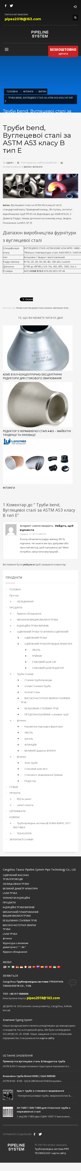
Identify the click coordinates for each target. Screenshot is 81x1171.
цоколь (28, 738)
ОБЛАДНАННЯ (25, 601)
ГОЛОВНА (15, 589)
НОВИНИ (14, 817)
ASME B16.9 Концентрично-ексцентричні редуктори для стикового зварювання (32, 376)
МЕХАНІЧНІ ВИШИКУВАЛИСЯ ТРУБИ (37, 619)
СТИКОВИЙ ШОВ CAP (44, 662)
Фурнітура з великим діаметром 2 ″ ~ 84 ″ (15, 945)
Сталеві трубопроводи (38, 680)
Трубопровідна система (32, 981)
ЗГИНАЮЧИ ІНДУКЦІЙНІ (16, 897)
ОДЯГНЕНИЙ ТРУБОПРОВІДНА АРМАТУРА (48, 643)
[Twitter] (11, 5)
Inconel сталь (32, 692)
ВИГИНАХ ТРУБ (60, 308)
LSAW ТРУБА (10, 893)
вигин (28, 167)
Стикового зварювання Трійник (43, 775)
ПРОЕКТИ (14, 793)
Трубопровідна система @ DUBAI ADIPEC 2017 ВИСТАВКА (41, 825)
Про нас (14, 595)
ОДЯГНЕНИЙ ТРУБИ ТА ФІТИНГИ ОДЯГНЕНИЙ (42, 631)
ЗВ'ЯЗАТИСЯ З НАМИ (21, 839)
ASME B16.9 (36, 271)
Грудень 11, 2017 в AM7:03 (33, 534)
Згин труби (31, 762)
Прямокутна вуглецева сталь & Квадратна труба (34, 1061)
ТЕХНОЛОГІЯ (24, 833)
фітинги (37, 167)
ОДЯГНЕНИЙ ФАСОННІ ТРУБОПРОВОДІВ (16, 877)
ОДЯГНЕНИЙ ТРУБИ (35, 637)
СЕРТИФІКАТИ (17, 811)
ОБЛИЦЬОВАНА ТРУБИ (16, 883)
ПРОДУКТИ (15, 607)
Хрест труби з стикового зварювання (40, 1090)
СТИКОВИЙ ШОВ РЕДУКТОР (48, 668)
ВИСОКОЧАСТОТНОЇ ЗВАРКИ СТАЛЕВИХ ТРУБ (45, 700)
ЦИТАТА (63, 51)
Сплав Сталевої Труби (37, 686)
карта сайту (47, 1038)
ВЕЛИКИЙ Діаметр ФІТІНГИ (40, 750)
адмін (10, 162)
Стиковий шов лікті (35, 768)
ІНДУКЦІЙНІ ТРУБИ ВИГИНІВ (33, 625)
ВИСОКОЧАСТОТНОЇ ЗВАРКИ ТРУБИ (19, 927)
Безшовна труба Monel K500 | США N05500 (29, 1076)
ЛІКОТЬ (36, 649)
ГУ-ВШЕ (13, 787)
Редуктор (30, 781)
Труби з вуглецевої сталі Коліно (34, 308)
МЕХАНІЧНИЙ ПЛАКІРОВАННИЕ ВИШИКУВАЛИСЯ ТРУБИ (21, 914)
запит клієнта (25, 805)
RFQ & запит (24, 799)
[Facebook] (5, 5)
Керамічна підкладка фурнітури (43, 726)
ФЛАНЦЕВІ (30, 744)
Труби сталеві (25, 674)
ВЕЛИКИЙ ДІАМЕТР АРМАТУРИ (20, 888)
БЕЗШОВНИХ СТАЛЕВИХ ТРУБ (41, 708)
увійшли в (29, 564)
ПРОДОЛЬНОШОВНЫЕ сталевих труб (46, 714)
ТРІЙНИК (37, 656)
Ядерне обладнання (29, 613)
